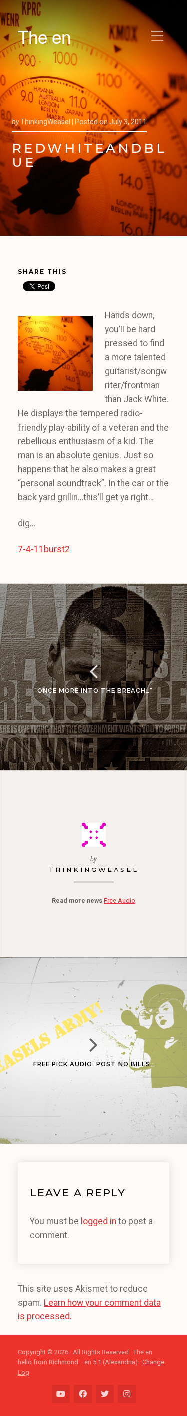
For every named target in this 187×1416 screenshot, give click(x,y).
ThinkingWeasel (94, 869)
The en (44, 36)
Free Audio (119, 900)
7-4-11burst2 (44, 549)
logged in (98, 1221)
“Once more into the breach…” (93, 690)
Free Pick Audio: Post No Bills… (93, 1064)
